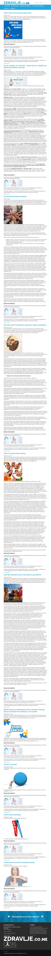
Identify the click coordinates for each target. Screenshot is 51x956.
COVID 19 (6, 8)
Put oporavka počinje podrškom (15, 196)
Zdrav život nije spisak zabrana (15, 453)
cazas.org (45, 2)
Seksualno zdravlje (38, 6)
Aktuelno (7, 6)
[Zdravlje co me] (16, 3)
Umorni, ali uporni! (10, 764)
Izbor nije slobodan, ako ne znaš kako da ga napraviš (22, 575)
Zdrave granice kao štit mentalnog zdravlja (19, 862)
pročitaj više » (7, 63)
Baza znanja (14, 6)
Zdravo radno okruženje (12, 815)
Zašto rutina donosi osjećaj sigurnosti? (17, 13)
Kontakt (12, 8)
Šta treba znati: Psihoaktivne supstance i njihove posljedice (25, 325)
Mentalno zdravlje (25, 6)
